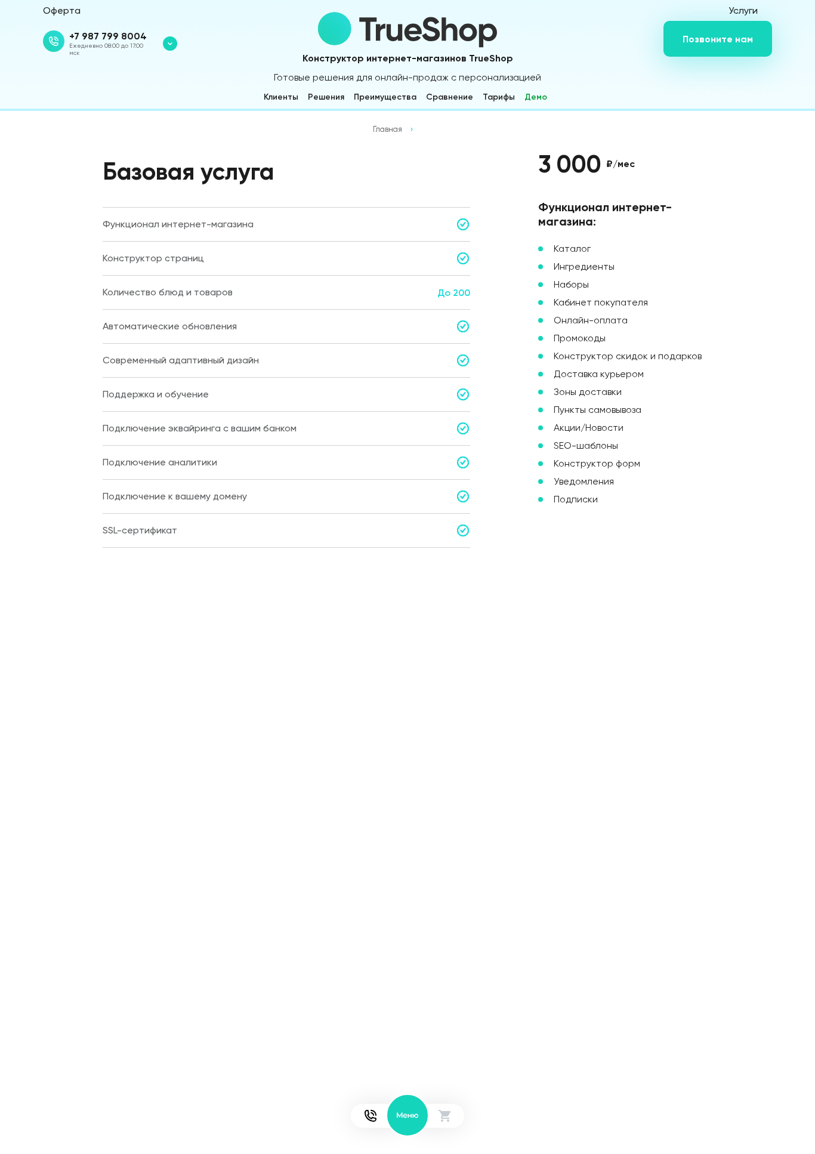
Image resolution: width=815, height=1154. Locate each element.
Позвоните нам (718, 39)
